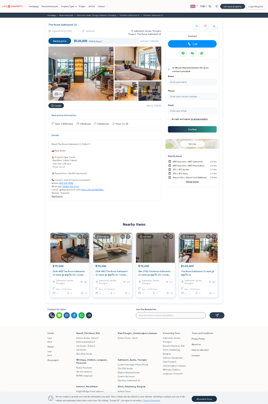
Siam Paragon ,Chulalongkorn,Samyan (137, 333)
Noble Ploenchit (84, 367)
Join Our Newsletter (146, 309)
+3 (89, 315)
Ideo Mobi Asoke (84, 353)
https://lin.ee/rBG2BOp (92, 189)
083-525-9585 (66, 183)
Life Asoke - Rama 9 (85, 345)
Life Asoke (81, 349)
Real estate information (64, 115)
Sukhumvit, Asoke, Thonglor (132, 359)
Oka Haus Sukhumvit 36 (129, 380)
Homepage (34, 6)
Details (55, 135)
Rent (49, 341)
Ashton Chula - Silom (128, 337)
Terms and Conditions (202, 333)
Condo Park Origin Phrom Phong (133, 364)
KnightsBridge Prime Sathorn (90, 391)
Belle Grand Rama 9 (85, 341)
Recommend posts (50, 6)
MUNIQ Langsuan (84, 375)
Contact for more (56, 309)
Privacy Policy (198, 338)
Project (82, 6)
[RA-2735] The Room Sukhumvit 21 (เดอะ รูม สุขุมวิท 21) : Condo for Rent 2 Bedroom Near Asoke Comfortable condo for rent (154, 273)
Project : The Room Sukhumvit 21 (145, 34)
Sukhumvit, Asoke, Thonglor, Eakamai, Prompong (96, 15)
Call (195, 44)
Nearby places (175, 156)
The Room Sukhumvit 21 (130, 15)
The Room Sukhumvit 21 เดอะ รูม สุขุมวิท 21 (197, 273)
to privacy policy (199, 118)
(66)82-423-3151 (70, 186)
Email (171, 105)
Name (171, 76)
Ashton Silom (124, 391)
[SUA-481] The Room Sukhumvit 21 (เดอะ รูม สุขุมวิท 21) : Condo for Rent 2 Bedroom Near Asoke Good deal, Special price (112, 273)
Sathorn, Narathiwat (87, 386)
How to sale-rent (200, 349)
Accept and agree (181, 118)
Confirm (192, 129)
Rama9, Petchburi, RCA (88, 333)
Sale (49, 337)
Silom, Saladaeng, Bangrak (131, 386)
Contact (101, 6)
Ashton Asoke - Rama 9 (87, 337)
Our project (53, 360)
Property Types (68, 6)
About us (196, 344)
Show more (192, 181)
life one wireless (84, 371)
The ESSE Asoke (125, 368)
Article (92, 6)
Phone (171, 90)
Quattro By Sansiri (126, 376)
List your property (233, 6)
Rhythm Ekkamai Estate (129, 372)
